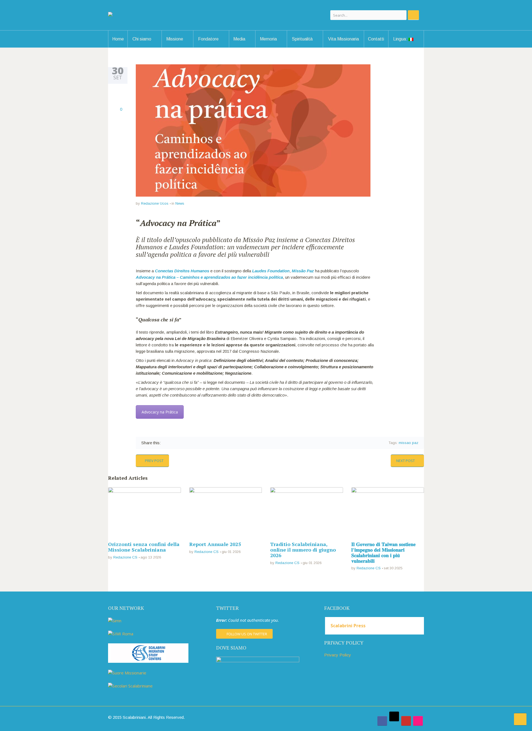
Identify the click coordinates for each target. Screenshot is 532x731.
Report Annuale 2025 (215, 544)
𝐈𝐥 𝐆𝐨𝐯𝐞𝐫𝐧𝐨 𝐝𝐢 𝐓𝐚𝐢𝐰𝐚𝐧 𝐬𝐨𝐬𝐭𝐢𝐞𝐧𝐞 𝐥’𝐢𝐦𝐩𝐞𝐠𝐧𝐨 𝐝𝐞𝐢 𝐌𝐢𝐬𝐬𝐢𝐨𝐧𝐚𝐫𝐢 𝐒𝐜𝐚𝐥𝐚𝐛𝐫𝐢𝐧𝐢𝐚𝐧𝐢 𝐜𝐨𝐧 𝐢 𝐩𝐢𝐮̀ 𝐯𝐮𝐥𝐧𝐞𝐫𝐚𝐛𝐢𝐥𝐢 (383, 552)
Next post (405, 460)
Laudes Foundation (271, 270)
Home (118, 39)
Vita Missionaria (343, 39)
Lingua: (400, 39)
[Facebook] (165, 443)
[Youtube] (406, 721)
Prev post (154, 460)
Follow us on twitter (247, 633)
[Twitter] (172, 443)
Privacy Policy (337, 655)
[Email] (208, 443)
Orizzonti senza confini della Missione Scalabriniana (144, 547)
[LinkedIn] (194, 443)
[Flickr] (418, 721)
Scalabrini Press (348, 626)
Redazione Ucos (154, 203)
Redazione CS (125, 557)
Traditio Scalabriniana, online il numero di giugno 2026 (303, 550)
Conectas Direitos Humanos (182, 270)
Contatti (376, 39)
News (179, 203)
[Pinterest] (187, 443)
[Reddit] (201, 443)
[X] (394, 716)
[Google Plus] (180, 443)
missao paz (408, 443)
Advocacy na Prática (160, 412)
